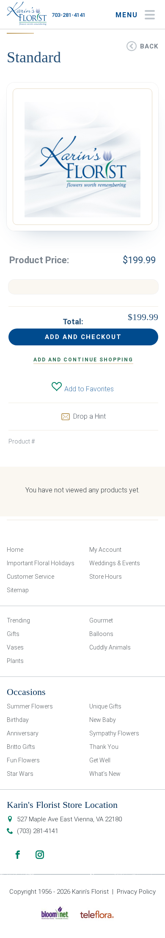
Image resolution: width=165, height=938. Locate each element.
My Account (105, 549)
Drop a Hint (89, 416)
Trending (18, 620)
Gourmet (101, 620)
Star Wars (20, 773)
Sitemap (18, 590)
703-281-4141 (68, 15)
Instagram (40, 854)
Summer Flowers (30, 706)
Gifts (13, 634)
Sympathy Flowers (114, 733)
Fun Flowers (23, 760)
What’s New (105, 773)
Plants (15, 660)
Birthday (18, 719)
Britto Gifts (21, 746)
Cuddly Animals (110, 647)
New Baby (102, 719)
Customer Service (30, 576)
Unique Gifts (105, 706)
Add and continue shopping (83, 360)
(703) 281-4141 (37, 831)
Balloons (101, 634)
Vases (15, 647)
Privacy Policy (136, 891)
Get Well (99, 760)
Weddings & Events (114, 563)
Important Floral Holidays (40, 563)
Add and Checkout (83, 337)
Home (15, 549)
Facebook (18, 854)
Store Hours (105, 576)
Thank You (103, 746)
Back (149, 46)
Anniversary (22, 733)
